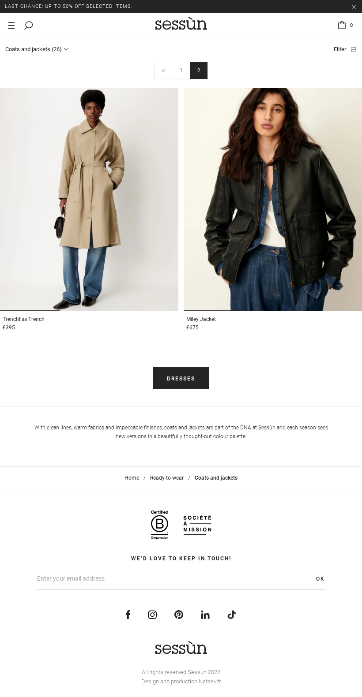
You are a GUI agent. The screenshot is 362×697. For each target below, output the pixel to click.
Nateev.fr (210, 681)
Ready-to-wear (167, 478)
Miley (201, 319)
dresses (181, 379)
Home (131, 478)
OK (320, 579)
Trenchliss (24, 319)
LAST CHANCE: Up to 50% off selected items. (69, 6)
